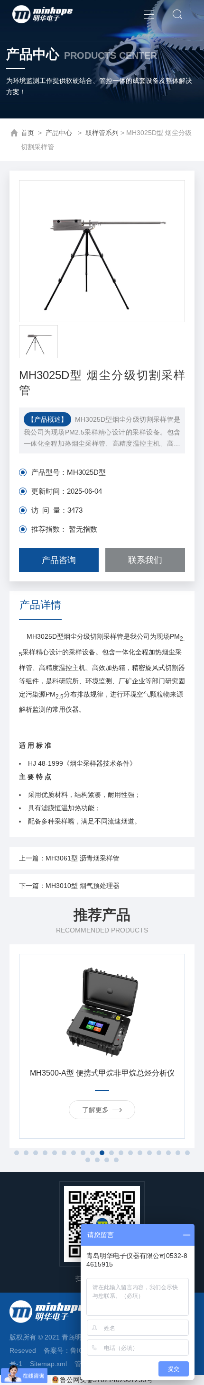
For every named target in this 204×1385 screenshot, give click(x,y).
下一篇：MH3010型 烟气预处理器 (69, 885)
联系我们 (145, 560)
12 (121, 1152)
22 (106, 1160)
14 (140, 1152)
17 (168, 1152)
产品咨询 (59, 560)
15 (149, 1152)
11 (111, 1152)
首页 (27, 132)
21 (97, 1160)
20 (87, 1160)
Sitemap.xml (48, 1363)
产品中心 (60, 132)
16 (159, 1152)
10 (102, 1152)
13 (130, 1152)
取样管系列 (102, 132)
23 (116, 1160)
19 (187, 1152)
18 (178, 1152)
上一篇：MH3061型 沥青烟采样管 (69, 858)
